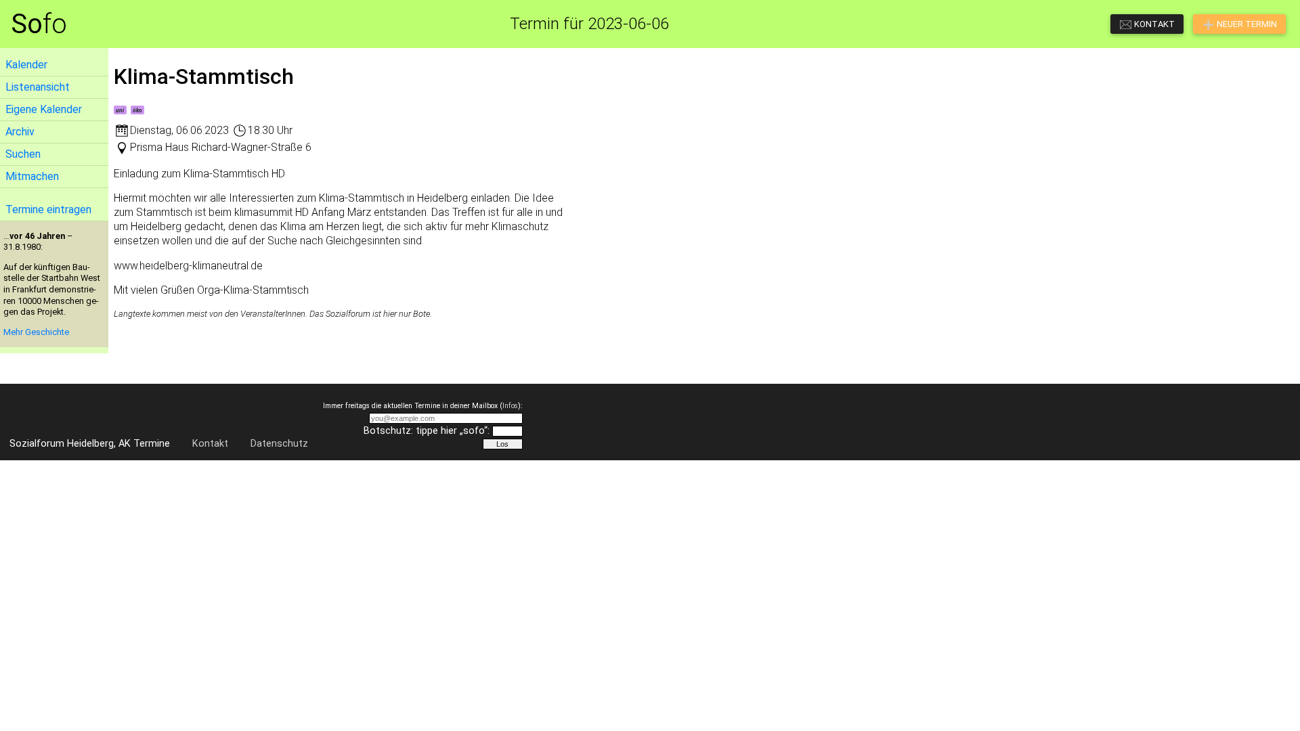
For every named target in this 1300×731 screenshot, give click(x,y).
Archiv (20, 131)
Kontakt (210, 443)
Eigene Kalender (43, 109)
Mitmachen (32, 176)
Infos (510, 405)
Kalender (26, 64)
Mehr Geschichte (36, 332)
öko (137, 110)
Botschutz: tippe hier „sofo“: (427, 431)
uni (120, 110)
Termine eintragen (48, 209)
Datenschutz (279, 443)
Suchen (23, 154)
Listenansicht (37, 87)
